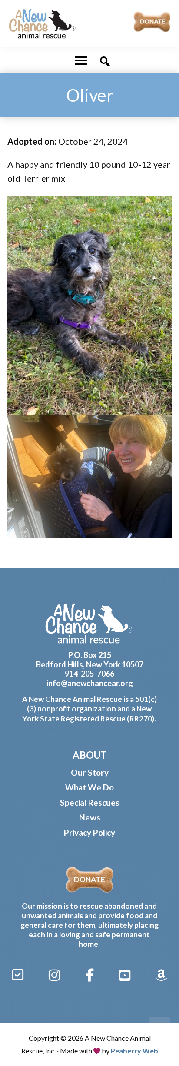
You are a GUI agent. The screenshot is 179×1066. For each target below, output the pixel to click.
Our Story (90, 772)
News (89, 817)
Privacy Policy (89, 832)
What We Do (89, 787)
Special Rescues (89, 802)
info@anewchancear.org (89, 683)
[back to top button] (159, 1027)
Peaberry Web (134, 1050)
